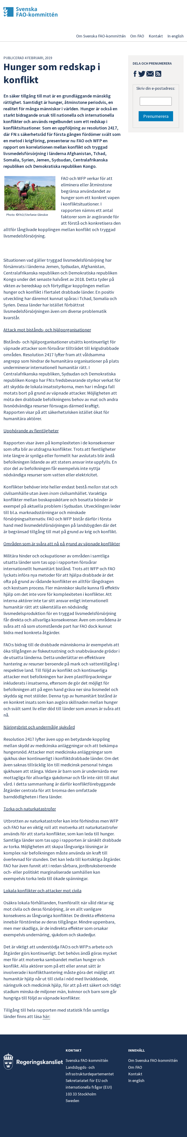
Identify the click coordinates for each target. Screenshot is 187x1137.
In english (175, 36)
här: (46, 1016)
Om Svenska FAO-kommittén (101, 36)
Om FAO (137, 36)
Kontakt (156, 36)
